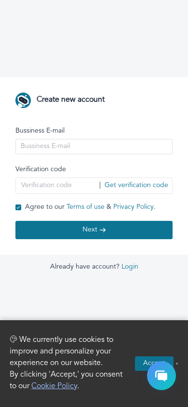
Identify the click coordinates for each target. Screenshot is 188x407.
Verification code (40, 169)
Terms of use (86, 207)
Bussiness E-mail (40, 131)
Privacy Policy (133, 207)
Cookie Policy (54, 386)
